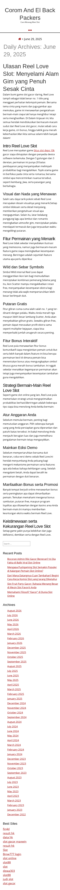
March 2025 (14, 689)
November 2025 (16, 652)
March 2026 (14, 633)
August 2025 (14, 666)
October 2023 (15, 768)
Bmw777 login (12, 854)
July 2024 (12, 726)
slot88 (7, 862)
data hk (8, 837)
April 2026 (13, 629)
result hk (8, 833)
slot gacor (9, 883)
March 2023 (14, 800)
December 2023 (16, 758)
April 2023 (13, 796)
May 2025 (12, 680)
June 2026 (13, 619)
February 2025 (15, 694)
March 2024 (14, 745)
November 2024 (16, 708)
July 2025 (12, 671)
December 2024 (16, 703)
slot (5, 867)
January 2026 (14, 643)
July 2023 (12, 782)
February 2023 (15, 805)
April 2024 (13, 740)
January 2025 (14, 698)
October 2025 (15, 657)
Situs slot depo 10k (44, 150)
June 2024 (13, 731)
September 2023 (17, 772)
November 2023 (16, 763)
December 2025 (16, 647)
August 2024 (14, 721)
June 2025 (13, 675)
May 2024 (12, 735)
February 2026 (15, 638)
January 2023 (14, 809)
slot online (9, 858)
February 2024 (15, 749)
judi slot (8, 879)
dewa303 (9, 871)
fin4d (6, 829)
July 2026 (12, 615)
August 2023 (14, 777)
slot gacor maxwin (15, 841)
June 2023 (13, 786)
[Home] (19, 39)
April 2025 (13, 684)
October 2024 (15, 712)
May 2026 (12, 624)
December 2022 (16, 814)
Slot (5, 850)
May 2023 (12, 791)
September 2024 (17, 717)
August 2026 (14, 610)
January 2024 (14, 754)
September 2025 (17, 661)
